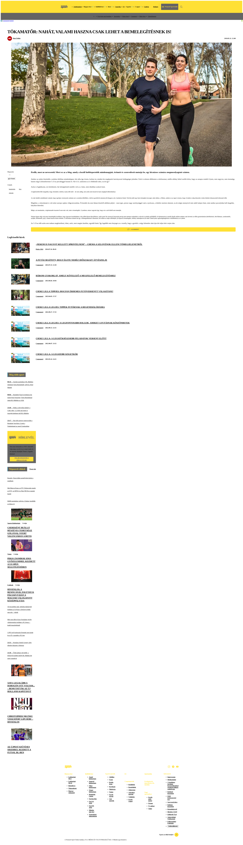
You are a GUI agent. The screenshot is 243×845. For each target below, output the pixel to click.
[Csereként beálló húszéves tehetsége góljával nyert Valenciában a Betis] (21, 520)
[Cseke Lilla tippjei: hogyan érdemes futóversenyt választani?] (20, 299)
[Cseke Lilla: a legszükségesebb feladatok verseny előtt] (20, 347)
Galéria (146, 7)
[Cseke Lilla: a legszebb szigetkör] (20, 362)
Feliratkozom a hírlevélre (22, 459)
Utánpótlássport (152, 16)
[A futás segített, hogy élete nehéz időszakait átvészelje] (20, 268)
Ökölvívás (112, 789)
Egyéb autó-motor (150, 799)
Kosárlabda (132, 787)
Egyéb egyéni (111, 795)
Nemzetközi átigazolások (93, 815)
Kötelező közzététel (170, 792)
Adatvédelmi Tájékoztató (171, 818)
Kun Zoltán (16, 38)
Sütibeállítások (173, 826)
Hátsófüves (71, 786)
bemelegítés (12, 189)
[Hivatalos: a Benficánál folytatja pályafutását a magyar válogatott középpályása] (21, 581)
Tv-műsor (151, 806)
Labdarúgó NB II (72, 782)
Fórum (150, 803)
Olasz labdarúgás (92, 786)
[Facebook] (173, 767)
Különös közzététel (170, 805)
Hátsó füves (142, 16)
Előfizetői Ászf (172, 814)
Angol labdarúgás (92, 778)
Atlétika (111, 777)
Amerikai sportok (131, 793)
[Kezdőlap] (64, 6)
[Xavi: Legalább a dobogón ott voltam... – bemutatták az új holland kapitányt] (21, 676)
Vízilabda (131, 797)
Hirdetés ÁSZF (172, 812)
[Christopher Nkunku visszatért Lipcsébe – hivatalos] (21, 709)
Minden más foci (91, 811)
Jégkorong (131, 790)
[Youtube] (177, 767)
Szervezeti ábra (172, 802)
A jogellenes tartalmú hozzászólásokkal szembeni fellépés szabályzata (172, 786)
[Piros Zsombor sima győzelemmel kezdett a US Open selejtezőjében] (21, 550)
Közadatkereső (172, 809)
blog (20, 189)
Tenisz (9, 554)
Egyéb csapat (130, 800)
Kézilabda (131, 784)
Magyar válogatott (71, 792)
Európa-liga (93, 799)
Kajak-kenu (111, 783)
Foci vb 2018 (91, 802)
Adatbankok (77, 7)
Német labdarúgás (92, 791)
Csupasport (134, 16)
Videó (150, 808)
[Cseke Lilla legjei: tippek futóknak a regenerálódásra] (20, 315)
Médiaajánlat (171, 779)
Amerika (118, 7)
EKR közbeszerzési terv (171, 797)
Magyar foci (68, 774)
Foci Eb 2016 (91, 806)
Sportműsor (117, 16)
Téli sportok (111, 800)
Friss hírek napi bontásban (104, 16)
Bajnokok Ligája (92, 795)
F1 (123, 7)
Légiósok (10, 585)
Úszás (111, 779)
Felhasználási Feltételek (171, 822)
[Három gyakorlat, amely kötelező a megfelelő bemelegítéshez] (20, 284)
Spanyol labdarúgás (13, 523)
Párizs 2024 (39, 249)
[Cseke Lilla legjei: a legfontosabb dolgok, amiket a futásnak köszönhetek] (20, 331)
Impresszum (171, 777)
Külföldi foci (89, 774)
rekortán (11, 193)
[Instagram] (169, 767)
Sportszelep (148, 774)
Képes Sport (125, 16)
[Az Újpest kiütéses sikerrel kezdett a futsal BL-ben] (21, 739)
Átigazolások (72, 788)
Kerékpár (112, 787)
